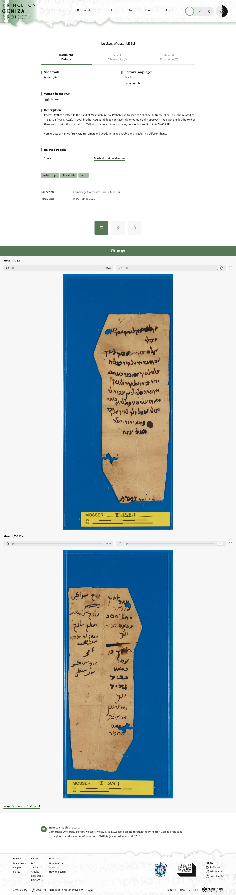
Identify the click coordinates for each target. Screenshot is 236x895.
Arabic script (50, 175)
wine (83, 175)
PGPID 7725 (64, 119)
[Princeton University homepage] (212, 890)
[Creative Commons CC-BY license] (90, 890)
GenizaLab (215, 867)
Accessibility (20, 890)
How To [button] (169, 10)
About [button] (148, 10)
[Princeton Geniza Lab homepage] (163, 869)
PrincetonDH (216, 871)
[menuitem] (81, 12)
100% (108, 267)
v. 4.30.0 (193, 890)
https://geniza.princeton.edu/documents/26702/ (78, 836)
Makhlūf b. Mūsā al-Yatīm (109, 158)
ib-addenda (69, 175)
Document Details (66, 57)
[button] (20, 13)
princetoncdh (216, 876)
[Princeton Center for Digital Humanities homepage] (189, 869)
